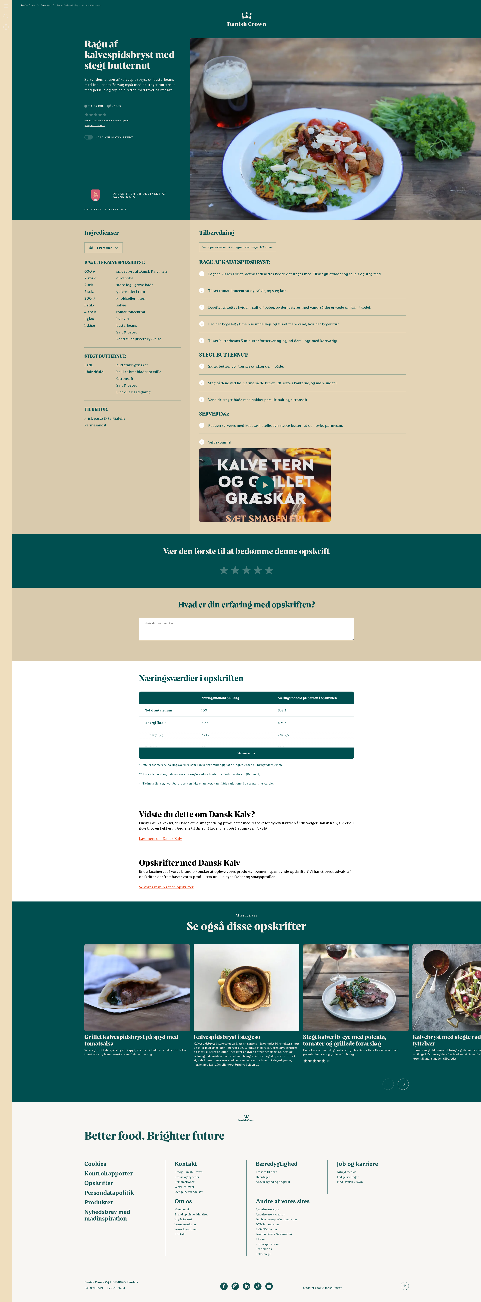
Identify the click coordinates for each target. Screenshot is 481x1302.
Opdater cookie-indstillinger (322, 1287)
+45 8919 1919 (93, 1288)
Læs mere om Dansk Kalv (160, 838)
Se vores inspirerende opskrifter (166, 887)
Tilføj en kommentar (95, 125)
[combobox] (103, 247)
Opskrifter (46, 5)
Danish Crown (28, 5)
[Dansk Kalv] (95, 195)
